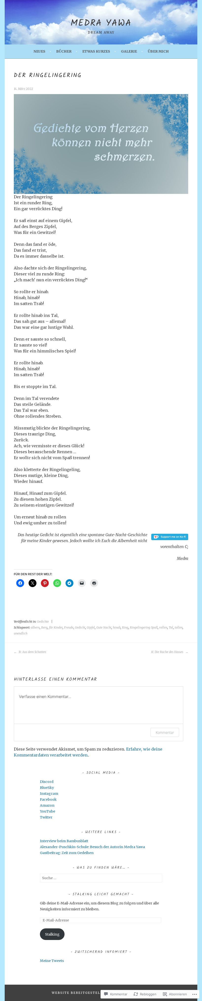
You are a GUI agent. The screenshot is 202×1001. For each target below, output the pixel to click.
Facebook (48, 799)
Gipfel (91, 627)
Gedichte (43, 621)
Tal (171, 627)
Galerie (129, 51)
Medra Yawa (101, 24)
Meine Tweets (52, 961)
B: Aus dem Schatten (32, 652)
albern (35, 627)
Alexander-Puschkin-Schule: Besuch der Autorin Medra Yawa (92, 847)
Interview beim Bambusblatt (64, 841)
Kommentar (165, 732)
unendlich (20, 633)
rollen (163, 627)
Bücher (63, 51)
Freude (68, 627)
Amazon (47, 805)
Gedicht (80, 627)
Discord (46, 781)
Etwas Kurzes (96, 51)
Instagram (49, 793)
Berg (44, 627)
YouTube (47, 811)
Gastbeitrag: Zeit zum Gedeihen (67, 853)
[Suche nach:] (101, 878)
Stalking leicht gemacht (101, 894)
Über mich (158, 51)
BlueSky (47, 787)
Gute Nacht (103, 627)
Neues (39, 51)
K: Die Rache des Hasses (167, 652)
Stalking (52, 934)
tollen (179, 627)
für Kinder (56, 627)
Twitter (46, 817)
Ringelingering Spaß (144, 627)
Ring (125, 627)
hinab (116, 627)
